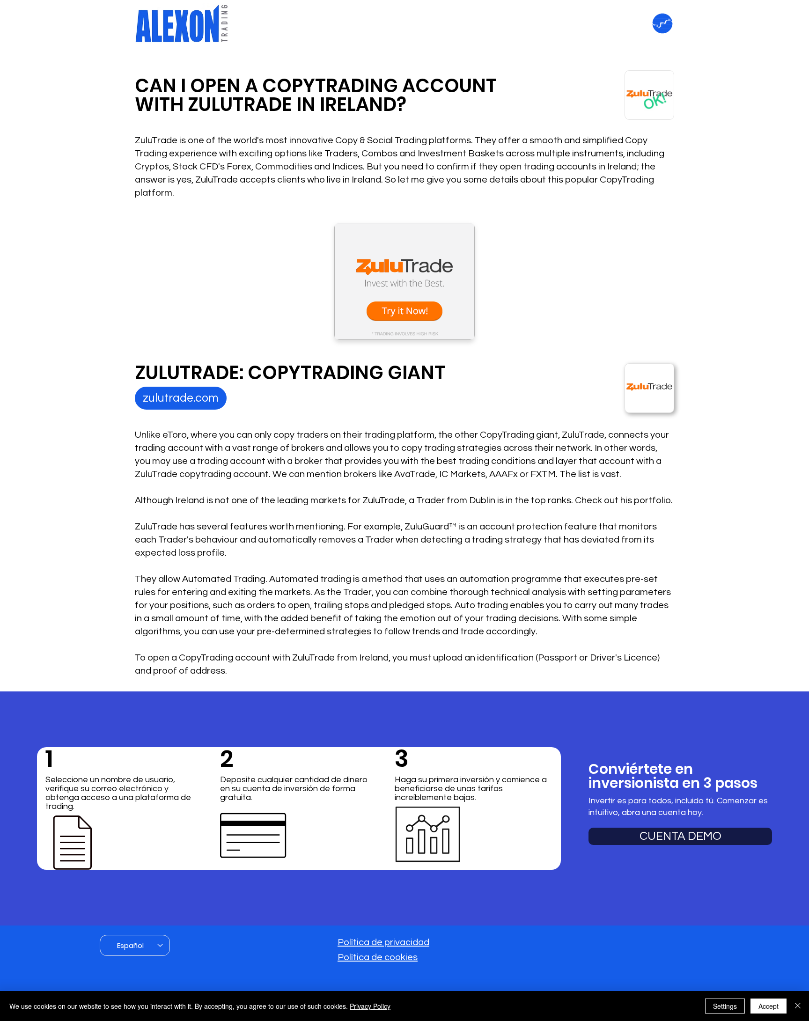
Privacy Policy (370, 1006)
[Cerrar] (797, 1006)
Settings (725, 1006)
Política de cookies (378, 957)
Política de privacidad (383, 942)
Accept (768, 1006)
